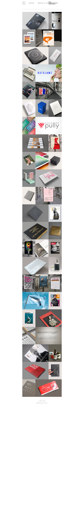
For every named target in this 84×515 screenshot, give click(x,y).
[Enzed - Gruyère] (35, 230)
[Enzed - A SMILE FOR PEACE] (35, 300)
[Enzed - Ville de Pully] (48, 125)
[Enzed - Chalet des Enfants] (55, 353)
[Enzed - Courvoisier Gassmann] (42, 160)
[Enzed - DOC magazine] (28, 160)
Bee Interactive (45, 402)
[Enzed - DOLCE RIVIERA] (28, 38)
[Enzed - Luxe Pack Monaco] (28, 108)
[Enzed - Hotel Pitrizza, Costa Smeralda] (55, 55)
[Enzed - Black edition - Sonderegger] (35, 20)
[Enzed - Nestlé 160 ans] (28, 125)
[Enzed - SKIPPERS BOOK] (35, 370)
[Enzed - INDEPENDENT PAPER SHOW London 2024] (55, 108)
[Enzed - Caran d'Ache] (42, 248)
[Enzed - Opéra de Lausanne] (48, 38)
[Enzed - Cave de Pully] (55, 20)
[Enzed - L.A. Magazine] (35, 265)
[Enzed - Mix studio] (48, 335)
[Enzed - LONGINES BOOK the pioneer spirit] (35, 213)
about (50, 1)
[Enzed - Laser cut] (55, 370)
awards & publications (53, 2)
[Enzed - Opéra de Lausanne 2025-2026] (48, 195)
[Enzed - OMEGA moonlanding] (55, 230)
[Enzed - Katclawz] (48, 73)
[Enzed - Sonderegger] (42, 108)
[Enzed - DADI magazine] (55, 300)
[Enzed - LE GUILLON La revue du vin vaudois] (28, 90)
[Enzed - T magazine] (55, 213)
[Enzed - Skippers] (28, 318)
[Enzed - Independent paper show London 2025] (48, 178)
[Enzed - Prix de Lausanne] (42, 283)
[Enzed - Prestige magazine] (48, 318)
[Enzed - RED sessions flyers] (48, 388)
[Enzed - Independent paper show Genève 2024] (28, 195)
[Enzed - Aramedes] (55, 160)
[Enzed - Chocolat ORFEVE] (28, 335)
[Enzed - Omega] (35, 55)
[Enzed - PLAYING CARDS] (28, 178)
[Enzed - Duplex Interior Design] (28, 388)
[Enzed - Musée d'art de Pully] (28, 283)
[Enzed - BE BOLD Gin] (55, 265)
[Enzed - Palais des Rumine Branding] (48, 90)
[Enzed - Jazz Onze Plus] (55, 283)
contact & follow (52, 4)
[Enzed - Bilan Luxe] (35, 353)
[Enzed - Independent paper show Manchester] (35, 143)
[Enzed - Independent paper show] (28, 73)
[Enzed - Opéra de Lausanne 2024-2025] (55, 143)
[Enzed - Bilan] (55, 248)
